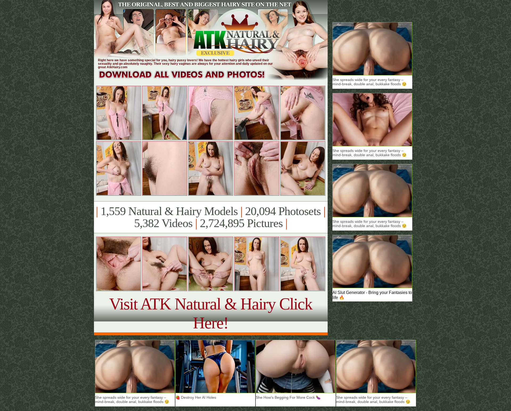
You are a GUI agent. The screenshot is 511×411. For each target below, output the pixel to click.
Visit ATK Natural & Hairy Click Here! (210, 313)
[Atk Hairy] (187, 78)
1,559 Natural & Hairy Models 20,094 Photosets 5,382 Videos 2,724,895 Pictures (210, 217)
